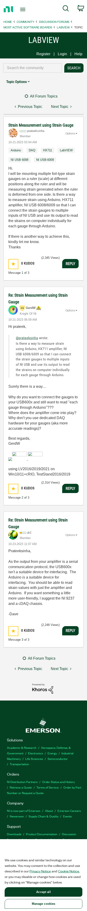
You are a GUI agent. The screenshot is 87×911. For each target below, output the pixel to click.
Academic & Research (21, 747)
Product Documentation (41, 834)
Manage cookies (43, 903)
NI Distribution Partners (22, 782)
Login (62, 54)
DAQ (32, 150)
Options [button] (70, 133)
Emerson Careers (69, 810)
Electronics (35, 753)
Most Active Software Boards (27, 27)
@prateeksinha (27, 338)
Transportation (19, 764)
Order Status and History (58, 782)
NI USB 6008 (19, 159)
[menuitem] (66, 9)
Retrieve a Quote (21, 787)
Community (25, 21)
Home (7, 21)
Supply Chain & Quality (43, 816)
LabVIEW (63, 27)
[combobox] (32, 68)
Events (67, 816)
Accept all (43, 892)
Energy (52, 753)
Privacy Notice (40, 871)
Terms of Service (47, 787)
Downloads (14, 834)
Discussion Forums (54, 21)
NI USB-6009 (45, 159)
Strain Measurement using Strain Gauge (40, 125)
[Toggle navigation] (23, 9)
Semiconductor (58, 758)
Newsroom (17, 816)
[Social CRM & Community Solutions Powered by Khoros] (42, 688)
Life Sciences (34, 758)
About (49, 810)
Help (78, 54)
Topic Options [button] (16, 81)
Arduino (16, 150)
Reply (70, 263)
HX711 (47, 150)
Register (43, 54)
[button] (13, 263)
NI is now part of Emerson (23, 810)
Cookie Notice (68, 871)
